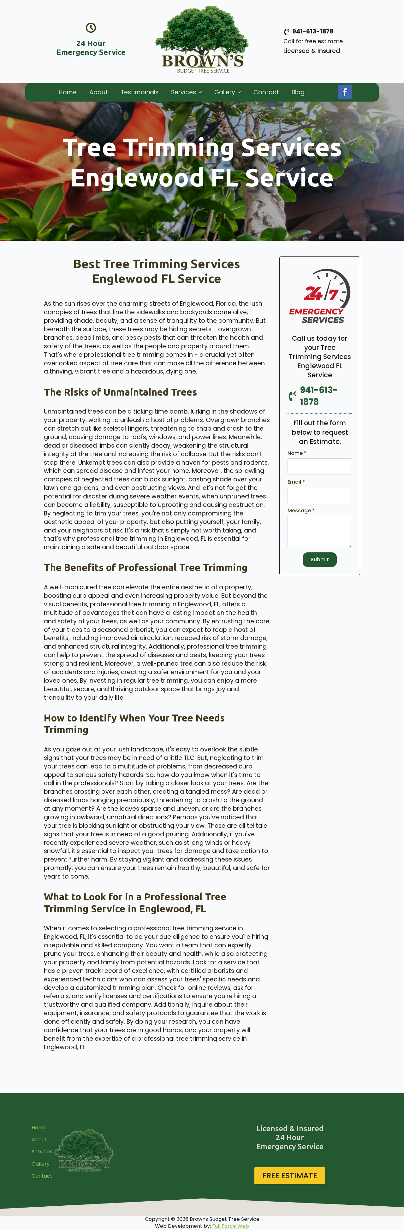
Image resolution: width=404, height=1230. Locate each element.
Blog (298, 92)
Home (68, 92)
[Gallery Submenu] (241, 92)
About (98, 92)
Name (297, 453)
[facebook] (345, 92)
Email (296, 482)
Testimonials (139, 92)
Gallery (224, 92)
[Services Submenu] (202, 92)
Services (183, 92)
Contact (266, 92)
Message (301, 510)
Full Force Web (230, 1226)
